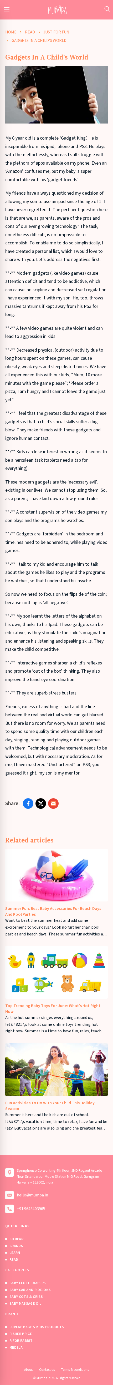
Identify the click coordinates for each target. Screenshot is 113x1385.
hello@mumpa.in (32, 1195)
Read (30, 32)
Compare (17, 1239)
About (28, 1369)
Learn (14, 1252)
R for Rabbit (21, 1340)
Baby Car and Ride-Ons (30, 1290)
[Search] (107, 9)
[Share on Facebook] (28, 803)
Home (11, 32)
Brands (16, 1246)
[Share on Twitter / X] (40, 803)
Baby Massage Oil (25, 1303)
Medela (16, 1347)
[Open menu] (7, 9)
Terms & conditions (75, 1369)
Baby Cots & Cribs (26, 1296)
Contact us (47, 1369)
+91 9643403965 (31, 1209)
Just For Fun (56, 32)
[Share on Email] (53, 803)
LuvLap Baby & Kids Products (36, 1327)
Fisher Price (20, 1334)
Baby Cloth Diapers (27, 1283)
